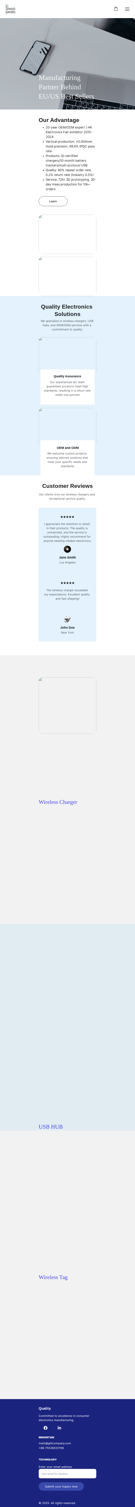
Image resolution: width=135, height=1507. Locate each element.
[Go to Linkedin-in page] (59, 1428)
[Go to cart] (116, 9)
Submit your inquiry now (61, 1486)
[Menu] (127, 9)
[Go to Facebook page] (45, 1428)
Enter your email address (55, 1467)
